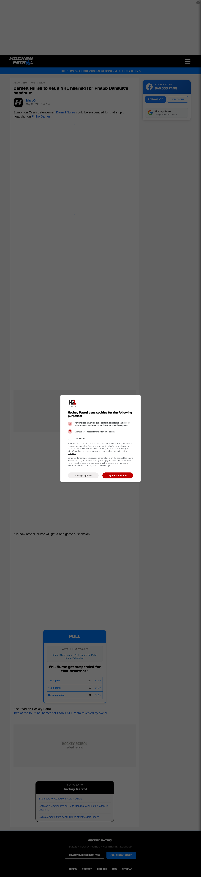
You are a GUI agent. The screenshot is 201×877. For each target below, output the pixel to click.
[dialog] (100, 438)
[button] (100, 438)
